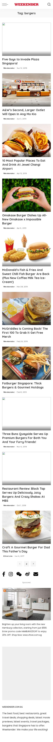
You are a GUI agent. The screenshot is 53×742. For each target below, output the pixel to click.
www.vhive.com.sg (32, 634)
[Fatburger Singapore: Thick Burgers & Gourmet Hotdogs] (26, 363)
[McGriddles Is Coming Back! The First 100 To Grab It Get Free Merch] (26, 308)
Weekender (9, 68)
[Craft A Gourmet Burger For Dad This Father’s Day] (26, 527)
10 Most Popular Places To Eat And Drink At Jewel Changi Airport (23, 164)
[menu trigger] (6, 4)
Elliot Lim (7, 556)
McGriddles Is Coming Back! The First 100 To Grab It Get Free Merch (25, 332)
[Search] (49, 4)
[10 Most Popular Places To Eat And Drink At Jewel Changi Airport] (26, 140)
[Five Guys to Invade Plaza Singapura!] (26, 39)
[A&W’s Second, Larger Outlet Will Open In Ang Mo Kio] (26, 89)
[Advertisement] (26, 673)
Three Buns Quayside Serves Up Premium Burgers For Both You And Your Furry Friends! (25, 438)
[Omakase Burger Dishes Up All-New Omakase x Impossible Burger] (26, 195)
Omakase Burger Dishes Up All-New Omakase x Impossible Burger (24, 219)
